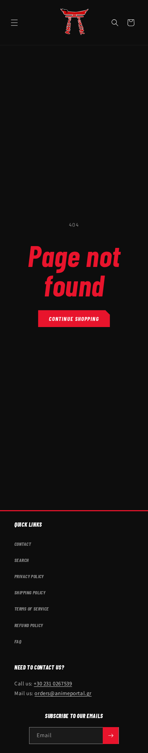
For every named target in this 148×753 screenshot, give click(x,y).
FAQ (17, 641)
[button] (14, 23)
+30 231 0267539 (53, 683)
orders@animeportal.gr (63, 693)
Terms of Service (31, 608)
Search (21, 560)
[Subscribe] (111, 735)
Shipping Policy (29, 592)
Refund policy (28, 625)
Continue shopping (74, 318)
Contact (22, 544)
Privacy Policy (29, 576)
